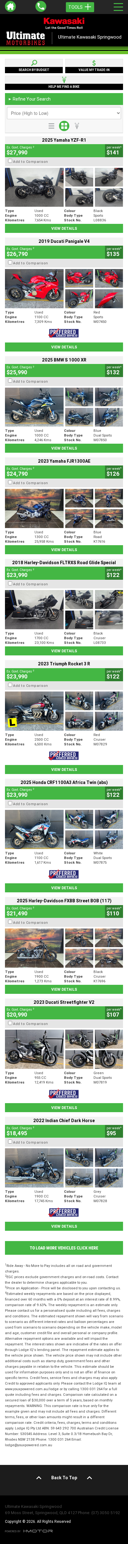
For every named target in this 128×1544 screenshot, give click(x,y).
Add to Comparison (30, 161)
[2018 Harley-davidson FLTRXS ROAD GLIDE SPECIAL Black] (64, 609)
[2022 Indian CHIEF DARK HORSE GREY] (64, 1168)
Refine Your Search (29, 99)
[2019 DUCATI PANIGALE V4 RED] (64, 288)
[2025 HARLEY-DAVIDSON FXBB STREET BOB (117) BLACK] (64, 948)
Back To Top (64, 1477)
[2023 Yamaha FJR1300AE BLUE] (64, 508)
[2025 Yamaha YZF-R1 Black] (64, 187)
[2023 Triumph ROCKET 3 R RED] (64, 711)
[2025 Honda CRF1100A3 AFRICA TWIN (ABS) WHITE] (64, 829)
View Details (64, 228)
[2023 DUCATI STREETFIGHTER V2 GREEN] (64, 1049)
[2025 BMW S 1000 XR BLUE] (64, 407)
